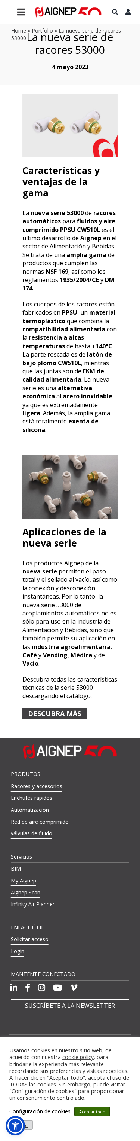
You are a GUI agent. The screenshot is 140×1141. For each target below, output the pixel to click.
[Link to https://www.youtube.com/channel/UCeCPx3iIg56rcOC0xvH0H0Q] (57, 988)
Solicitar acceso (30, 939)
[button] (15, 1126)
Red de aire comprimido (40, 821)
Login (17, 951)
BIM (16, 868)
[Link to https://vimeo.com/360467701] (73, 988)
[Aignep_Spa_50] (68, 9)
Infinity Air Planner (33, 904)
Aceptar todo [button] (92, 1111)
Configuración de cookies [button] (40, 1111)
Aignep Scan (25, 892)
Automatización (30, 809)
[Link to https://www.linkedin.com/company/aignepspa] (13, 988)
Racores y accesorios (36, 786)
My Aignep (23, 880)
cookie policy (78, 1057)
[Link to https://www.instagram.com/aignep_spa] (41, 988)
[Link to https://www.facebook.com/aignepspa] (27, 988)
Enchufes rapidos (31, 797)
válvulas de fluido (31, 833)
